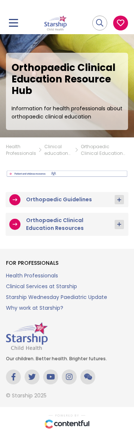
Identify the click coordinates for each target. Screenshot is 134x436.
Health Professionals (21, 149)
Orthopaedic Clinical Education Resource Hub (102, 150)
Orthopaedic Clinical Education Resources (55, 224)
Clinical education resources (56, 150)
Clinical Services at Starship (41, 286)
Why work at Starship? (34, 308)
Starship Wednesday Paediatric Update (56, 297)
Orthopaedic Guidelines (59, 199)
